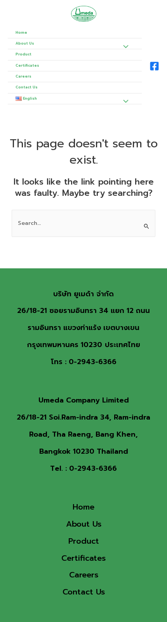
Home (21, 32)
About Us (25, 43)
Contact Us (27, 87)
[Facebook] (154, 66)
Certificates (27, 65)
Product (23, 54)
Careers (23, 76)
